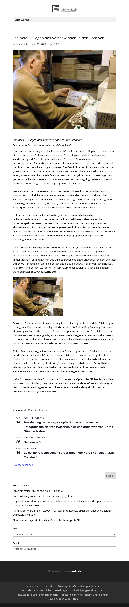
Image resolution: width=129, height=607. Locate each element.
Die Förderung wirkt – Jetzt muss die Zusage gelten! (43, 496)
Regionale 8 (32, 442)
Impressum (32, 586)
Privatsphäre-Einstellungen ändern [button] (78, 586)
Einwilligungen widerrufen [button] (88, 590)
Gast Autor (23, 44)
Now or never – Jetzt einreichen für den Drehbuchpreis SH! (47, 520)
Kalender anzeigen (23, 464)
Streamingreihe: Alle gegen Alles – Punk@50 (38, 490)
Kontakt (49, 586)
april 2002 (54, 44)
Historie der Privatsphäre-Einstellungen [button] (45, 590)
